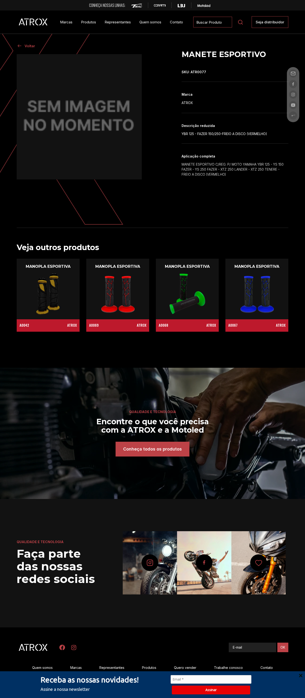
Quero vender (185, 668)
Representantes (118, 22)
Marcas (66, 22)
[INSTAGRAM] (73, 647)
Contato (176, 22)
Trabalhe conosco (228, 668)
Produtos (88, 22)
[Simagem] (79, 116)
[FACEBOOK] (62, 647)
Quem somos (150, 22)
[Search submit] (240, 22)
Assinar (211, 690)
